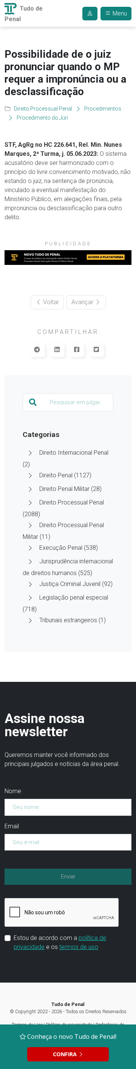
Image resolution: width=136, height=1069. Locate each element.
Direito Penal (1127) (65, 475)
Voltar (50, 302)
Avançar (83, 302)
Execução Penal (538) (68, 547)
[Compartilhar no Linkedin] (57, 350)
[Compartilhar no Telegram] (37, 350)
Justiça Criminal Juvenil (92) (76, 584)
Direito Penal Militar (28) (70, 488)
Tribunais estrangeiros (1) (72, 620)
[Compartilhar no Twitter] (96, 350)
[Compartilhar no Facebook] (76, 350)
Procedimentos (102, 109)
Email (12, 826)
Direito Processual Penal (43, 109)
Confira (65, 1054)
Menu (119, 13)
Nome (13, 791)
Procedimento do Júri (42, 118)
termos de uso (78, 947)
